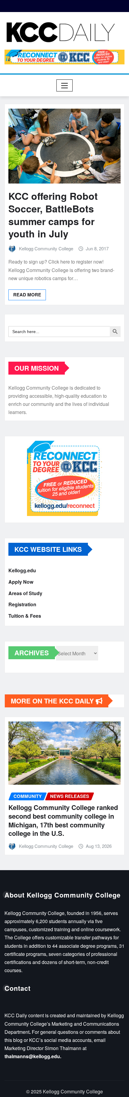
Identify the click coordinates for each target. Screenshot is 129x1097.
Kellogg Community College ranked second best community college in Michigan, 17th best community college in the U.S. (63, 820)
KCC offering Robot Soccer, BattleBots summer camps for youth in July (53, 214)
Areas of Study (25, 593)
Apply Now (20, 581)
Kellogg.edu (22, 570)
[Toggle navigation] (64, 85)
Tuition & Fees (24, 615)
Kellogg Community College (46, 248)
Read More (27, 294)
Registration (22, 604)
